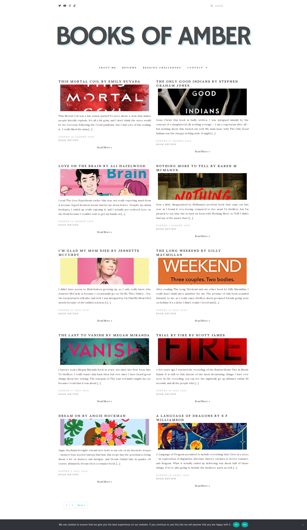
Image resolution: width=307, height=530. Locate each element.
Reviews (129, 67)
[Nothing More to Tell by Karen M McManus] (202, 186)
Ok (236, 524)
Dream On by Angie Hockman (92, 416)
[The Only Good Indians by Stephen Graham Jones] (202, 102)
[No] (302, 524)
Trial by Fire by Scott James (190, 335)
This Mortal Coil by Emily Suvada (99, 81)
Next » (81, 505)
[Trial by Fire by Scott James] (202, 351)
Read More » (104, 147)
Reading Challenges (162, 67)
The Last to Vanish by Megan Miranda (104, 335)
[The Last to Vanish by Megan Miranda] (104, 351)
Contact (196, 67)
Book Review (68, 140)
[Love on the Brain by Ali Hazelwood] (104, 182)
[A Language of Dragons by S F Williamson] (202, 436)
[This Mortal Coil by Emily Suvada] (104, 98)
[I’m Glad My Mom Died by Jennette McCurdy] (104, 271)
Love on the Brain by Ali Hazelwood (102, 166)
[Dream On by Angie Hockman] (104, 432)
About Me (107, 67)
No (245, 524)
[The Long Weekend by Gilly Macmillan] (202, 271)
